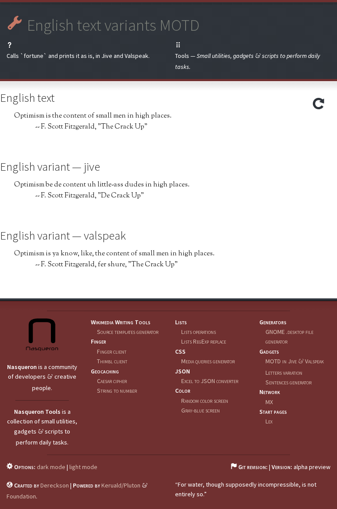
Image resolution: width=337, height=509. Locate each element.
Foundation (21, 496)
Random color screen (204, 401)
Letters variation (283, 372)
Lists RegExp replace (203, 341)
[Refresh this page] (318, 106)
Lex (268, 421)
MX (269, 402)
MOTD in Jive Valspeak (294, 361)
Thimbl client (112, 361)
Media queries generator (208, 361)
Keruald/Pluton (120, 485)
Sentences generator (288, 382)
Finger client (111, 351)
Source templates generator (127, 332)
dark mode (51, 467)
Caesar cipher (112, 381)
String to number (117, 390)
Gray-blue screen (200, 410)
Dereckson (54, 485)
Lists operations (198, 332)
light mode (83, 467)
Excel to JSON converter (209, 381)
